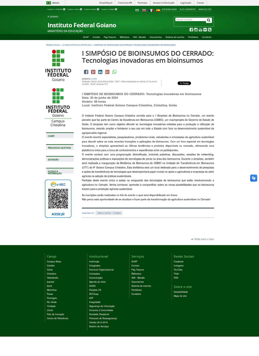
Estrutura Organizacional (101, 269)
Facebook (178, 261)
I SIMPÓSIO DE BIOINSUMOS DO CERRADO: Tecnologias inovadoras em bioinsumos (148, 57)
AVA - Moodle (139, 36)
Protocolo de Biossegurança (103, 318)
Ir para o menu (74, 9)
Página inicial (53, 45)
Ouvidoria (206, 36)
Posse (50, 294)
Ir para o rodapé (109, 9)
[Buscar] (209, 20)
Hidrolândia (52, 277)
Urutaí (50, 310)
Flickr (176, 273)
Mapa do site (205, 9)
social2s (94, 79)
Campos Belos (54, 261)
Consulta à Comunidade (101, 310)
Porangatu (52, 298)
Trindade (51, 306)
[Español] (158, 10)
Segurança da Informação (102, 306)
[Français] (151, 10)
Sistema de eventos (174, 36)
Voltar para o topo (203, 239)
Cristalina (51, 273)
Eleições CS (95, 289)
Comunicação (96, 277)
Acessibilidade (169, 9)
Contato (96, 36)
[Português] (137, 10)
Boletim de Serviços (99, 326)
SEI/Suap (93, 294)
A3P (91, 298)
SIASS (92, 285)
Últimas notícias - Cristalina (109, 213)
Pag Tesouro (110, 36)
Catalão (51, 265)
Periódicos (193, 36)
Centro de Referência (57, 318)
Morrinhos (52, 289)
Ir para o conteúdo (56, 9)
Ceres (50, 269)
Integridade (94, 302)
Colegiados (94, 265)
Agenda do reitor (97, 281)
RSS (176, 277)
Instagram (179, 265)
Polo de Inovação (55, 314)
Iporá (49, 285)
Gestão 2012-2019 (98, 322)
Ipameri (50, 281)
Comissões (94, 273)
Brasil (52, 2)
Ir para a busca (91, 9)
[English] (144, 10)
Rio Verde (52, 302)
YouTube (178, 269)
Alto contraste (188, 9)
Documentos (156, 36)
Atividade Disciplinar (99, 314)
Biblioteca (124, 36)
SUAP (86, 36)
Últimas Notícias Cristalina (76, 45)
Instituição (94, 261)
